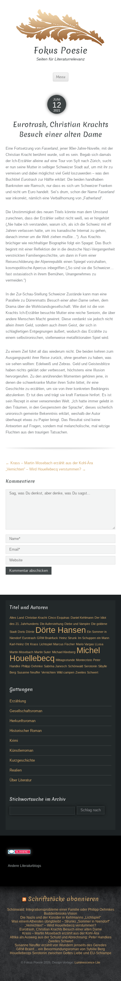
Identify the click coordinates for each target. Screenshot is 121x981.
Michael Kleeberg (63, 652)
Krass (34, 644)
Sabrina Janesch (55, 666)
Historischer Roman (26, 731)
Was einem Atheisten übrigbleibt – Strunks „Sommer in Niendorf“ (61, 921)
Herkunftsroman (22, 721)
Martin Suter (42, 652)
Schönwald (75, 666)
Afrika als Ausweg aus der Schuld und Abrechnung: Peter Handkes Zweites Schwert (60, 939)
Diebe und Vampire (77, 623)
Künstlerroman (21, 750)
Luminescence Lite (87, 962)
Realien (16, 770)
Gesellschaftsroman (26, 711)
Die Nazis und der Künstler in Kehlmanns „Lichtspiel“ (60, 917)
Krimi (14, 740)
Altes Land (17, 617)
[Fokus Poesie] (60, 27)
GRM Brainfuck (47, 638)
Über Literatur (21, 780)
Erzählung (18, 701)
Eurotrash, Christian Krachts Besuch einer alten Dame (60, 929)
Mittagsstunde (65, 660)
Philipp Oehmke (32, 666)
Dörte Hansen (60, 630)
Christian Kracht (36, 617)
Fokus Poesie (60, 50)
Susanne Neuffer (28, 672)
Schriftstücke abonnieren (63, 899)
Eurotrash (29, 638)
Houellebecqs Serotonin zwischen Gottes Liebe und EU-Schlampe (60, 953)
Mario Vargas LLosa (89, 644)
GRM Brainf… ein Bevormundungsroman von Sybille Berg (60, 949)
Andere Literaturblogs (24, 866)
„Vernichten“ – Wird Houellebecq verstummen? (46, 469)
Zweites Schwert (86, 672)
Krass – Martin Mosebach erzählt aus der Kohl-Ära (49, 463)
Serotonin (90, 666)
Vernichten (48, 672)
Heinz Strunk (68, 638)
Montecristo (84, 660)
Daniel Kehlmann (82, 617)
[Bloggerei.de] (19, 852)
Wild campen (65, 672)
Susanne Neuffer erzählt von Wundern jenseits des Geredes (60, 945)
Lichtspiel (45, 644)
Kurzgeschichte (22, 760)
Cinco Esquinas (59, 617)
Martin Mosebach (21, 652)
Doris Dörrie (26, 631)
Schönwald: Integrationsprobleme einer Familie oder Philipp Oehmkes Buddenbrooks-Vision (60, 911)
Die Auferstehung (51, 623)
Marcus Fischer (64, 644)
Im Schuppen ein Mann (93, 638)
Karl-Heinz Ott (19, 644)
